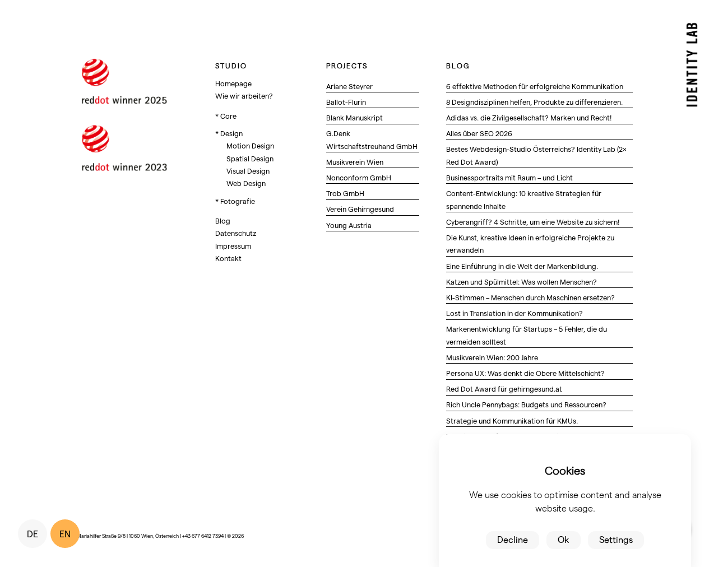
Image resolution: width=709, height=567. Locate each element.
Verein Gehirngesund (360, 209)
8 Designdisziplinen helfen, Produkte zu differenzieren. (534, 101)
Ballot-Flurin (346, 101)
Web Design (246, 183)
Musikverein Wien (354, 161)
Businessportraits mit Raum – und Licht (509, 177)
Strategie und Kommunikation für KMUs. (512, 420)
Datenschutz (235, 233)
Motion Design (250, 145)
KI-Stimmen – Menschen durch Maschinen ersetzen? (530, 297)
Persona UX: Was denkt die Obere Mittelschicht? (525, 373)
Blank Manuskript (354, 117)
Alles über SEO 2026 (479, 133)
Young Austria (349, 225)
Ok (563, 539)
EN (65, 533)
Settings (616, 539)
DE (32, 533)
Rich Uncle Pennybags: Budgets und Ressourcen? (526, 404)
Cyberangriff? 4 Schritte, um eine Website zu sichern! (532, 221)
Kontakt (228, 258)
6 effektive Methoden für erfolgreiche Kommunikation (534, 86)
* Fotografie (235, 201)
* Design (229, 133)
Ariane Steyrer (349, 86)
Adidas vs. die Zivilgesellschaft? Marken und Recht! (528, 117)
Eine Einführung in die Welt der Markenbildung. (522, 266)
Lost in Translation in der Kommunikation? (514, 313)
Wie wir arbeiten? (244, 95)
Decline (512, 539)
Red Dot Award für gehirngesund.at (504, 388)
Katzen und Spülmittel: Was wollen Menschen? (521, 281)
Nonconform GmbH (358, 177)
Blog (222, 220)
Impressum (233, 245)
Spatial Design (250, 158)
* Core (226, 115)
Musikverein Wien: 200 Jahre (492, 357)
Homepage (233, 83)
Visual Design (248, 170)
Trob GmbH (345, 193)
